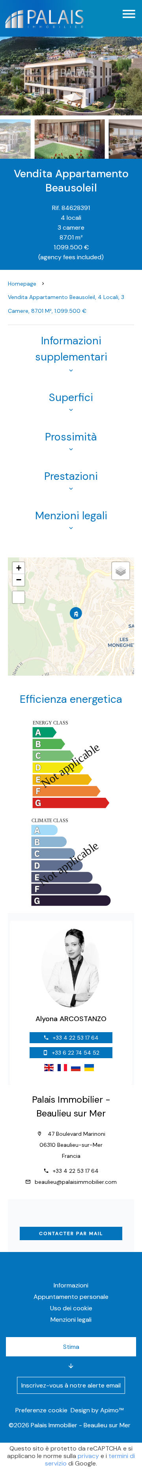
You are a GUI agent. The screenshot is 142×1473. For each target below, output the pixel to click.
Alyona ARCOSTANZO (71, 1018)
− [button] (18, 580)
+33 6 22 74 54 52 (75, 1052)
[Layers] (120, 571)
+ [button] (18, 568)
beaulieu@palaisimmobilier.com (76, 1181)
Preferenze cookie (41, 1410)
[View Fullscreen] (18, 597)
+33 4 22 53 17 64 (76, 1037)
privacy (88, 1456)
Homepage (22, 283)
